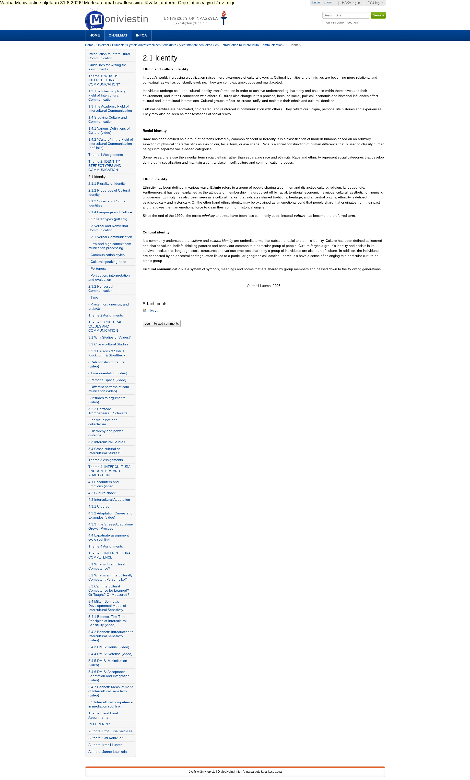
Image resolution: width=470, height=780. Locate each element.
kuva (154, 310)
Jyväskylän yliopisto (202, 771)
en (217, 45)
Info (238, 771)
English (317, 2)
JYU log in (375, 3)
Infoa (141, 35)
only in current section (342, 22)
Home (95, 35)
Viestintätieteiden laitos (195, 45)
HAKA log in (351, 3)
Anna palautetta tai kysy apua (262, 771)
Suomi (327, 2)
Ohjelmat (118, 35)
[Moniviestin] (157, 28)
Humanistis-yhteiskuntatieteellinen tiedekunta (144, 45)
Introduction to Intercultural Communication (252, 45)
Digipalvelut (226, 771)
